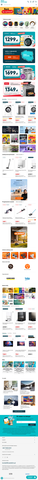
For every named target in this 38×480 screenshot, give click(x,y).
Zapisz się (32, 424)
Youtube (7, 457)
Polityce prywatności (28, 433)
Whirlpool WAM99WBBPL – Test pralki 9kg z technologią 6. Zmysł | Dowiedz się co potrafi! (30, 370)
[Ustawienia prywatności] (2, 478)
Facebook (2, 457)
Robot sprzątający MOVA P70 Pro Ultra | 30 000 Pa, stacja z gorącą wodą (19, 369)
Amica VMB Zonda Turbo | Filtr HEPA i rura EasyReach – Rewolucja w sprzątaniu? (7, 370)
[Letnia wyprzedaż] (19, 11)
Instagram (5, 457)
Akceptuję (25, 426)
